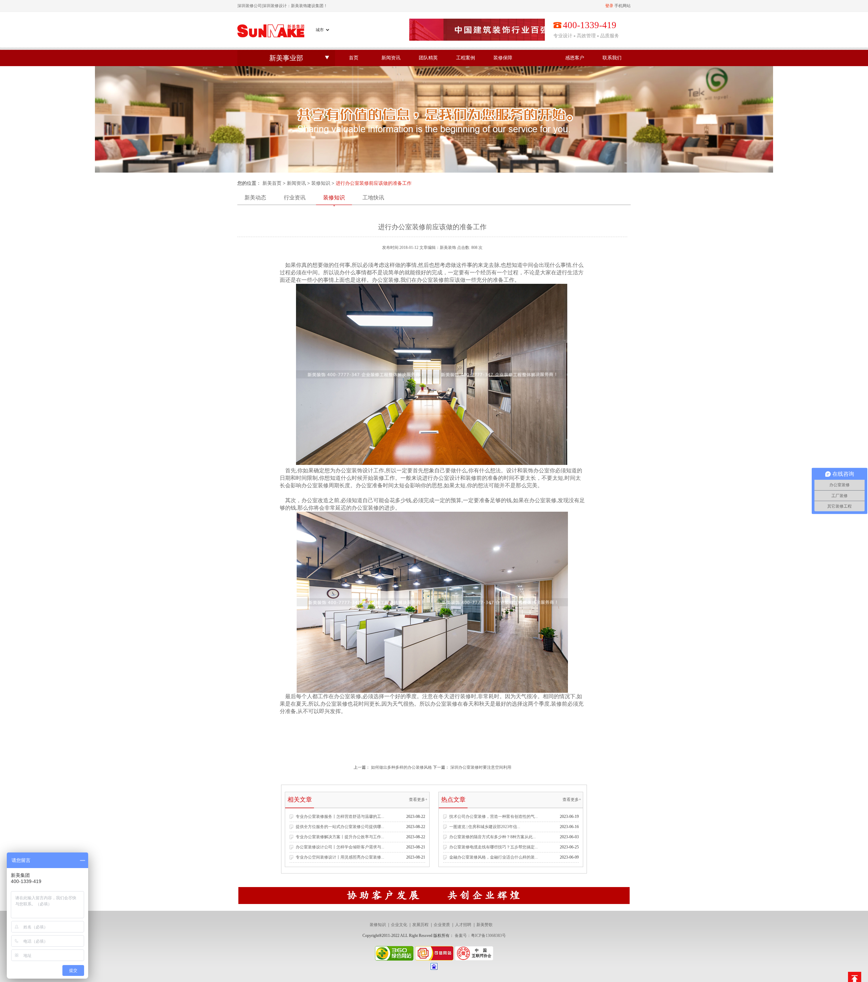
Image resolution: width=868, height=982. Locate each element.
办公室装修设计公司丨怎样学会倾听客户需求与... (340, 847)
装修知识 (320, 183)
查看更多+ (418, 799)
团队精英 (428, 57)
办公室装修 (385, 280)
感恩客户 (574, 57)
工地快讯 (373, 197)
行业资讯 (294, 197)
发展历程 (420, 924)
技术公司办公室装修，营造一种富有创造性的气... (493, 816)
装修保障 (502, 57)
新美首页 (271, 183)
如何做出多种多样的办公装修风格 (401, 767)
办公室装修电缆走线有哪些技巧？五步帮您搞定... (493, 847)
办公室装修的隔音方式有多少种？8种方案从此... (492, 836)
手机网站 (622, 5)
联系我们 (612, 57)
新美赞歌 (484, 924)
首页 (353, 57)
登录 (609, 5)
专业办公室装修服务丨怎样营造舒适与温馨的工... (340, 816)
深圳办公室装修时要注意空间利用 (480, 767)
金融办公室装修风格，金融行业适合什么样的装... (493, 857)
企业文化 (399, 924)
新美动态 (255, 197)
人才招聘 (463, 924)
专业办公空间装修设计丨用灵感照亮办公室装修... (340, 857)
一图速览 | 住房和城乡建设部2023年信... (484, 826)
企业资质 (442, 924)
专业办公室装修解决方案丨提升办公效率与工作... (340, 836)
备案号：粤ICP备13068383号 (480, 935)
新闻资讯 (390, 57)
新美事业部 (286, 58)
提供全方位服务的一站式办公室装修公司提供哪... (340, 826)
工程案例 (465, 57)
